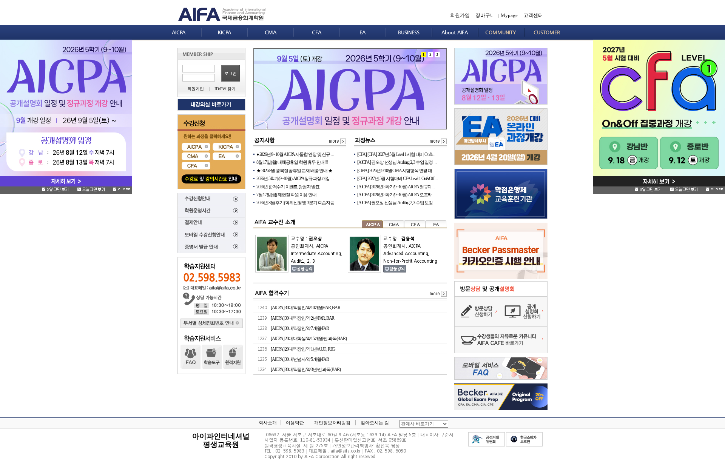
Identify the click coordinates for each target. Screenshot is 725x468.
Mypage (509, 15)
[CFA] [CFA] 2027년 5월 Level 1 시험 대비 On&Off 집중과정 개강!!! (411, 154)
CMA (270, 32)
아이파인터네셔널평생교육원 (221, 440)
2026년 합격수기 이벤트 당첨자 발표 (287, 186)
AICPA (178, 32)
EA (362, 32)
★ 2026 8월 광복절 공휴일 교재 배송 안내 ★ (294, 170)
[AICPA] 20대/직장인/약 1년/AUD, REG (303, 349)
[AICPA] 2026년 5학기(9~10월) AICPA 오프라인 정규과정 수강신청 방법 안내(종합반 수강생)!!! (437, 194)
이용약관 (295, 422)
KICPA (224, 32)
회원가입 (460, 15)
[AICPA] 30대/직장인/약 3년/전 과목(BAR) (306, 369)
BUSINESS (409, 32)
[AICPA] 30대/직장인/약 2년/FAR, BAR (302, 318)
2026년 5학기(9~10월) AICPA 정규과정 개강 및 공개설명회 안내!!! (311, 178)
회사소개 (268, 422)
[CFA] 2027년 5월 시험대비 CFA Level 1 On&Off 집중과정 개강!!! (410, 178)
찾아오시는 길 (375, 422)
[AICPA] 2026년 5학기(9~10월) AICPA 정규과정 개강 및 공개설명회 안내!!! (420, 186)
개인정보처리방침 (332, 422)
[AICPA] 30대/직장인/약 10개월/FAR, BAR (305, 307)
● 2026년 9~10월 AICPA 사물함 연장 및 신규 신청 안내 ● (303, 154)
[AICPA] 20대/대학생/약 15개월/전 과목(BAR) (309, 338)
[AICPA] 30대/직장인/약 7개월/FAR (300, 328)
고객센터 (533, 15)
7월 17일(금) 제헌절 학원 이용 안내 (286, 194)
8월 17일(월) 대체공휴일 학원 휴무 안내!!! (292, 162)
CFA (316, 32)
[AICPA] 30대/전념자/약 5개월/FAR (300, 359)
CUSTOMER (547, 32)
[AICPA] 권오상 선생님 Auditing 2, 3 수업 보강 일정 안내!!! (405, 202)
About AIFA (454, 32)
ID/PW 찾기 (225, 88)
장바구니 (485, 15)
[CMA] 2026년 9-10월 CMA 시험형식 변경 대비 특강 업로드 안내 (412, 170)
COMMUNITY (500, 32)
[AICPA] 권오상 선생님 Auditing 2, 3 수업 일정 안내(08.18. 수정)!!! (410, 162)
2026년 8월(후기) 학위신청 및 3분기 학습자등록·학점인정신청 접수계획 (318, 202)
